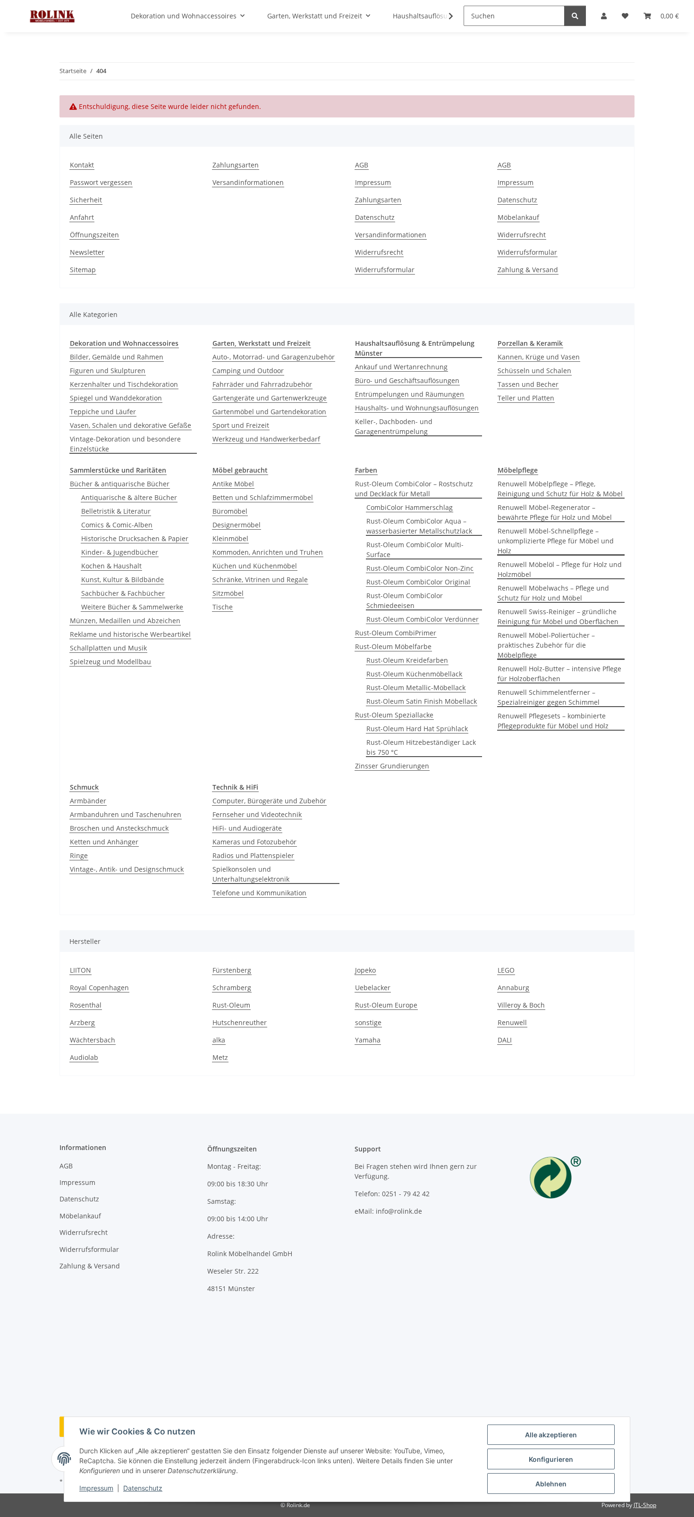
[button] (444, 16)
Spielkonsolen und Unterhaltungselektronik (250, 874)
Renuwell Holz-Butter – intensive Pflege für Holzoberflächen (559, 673)
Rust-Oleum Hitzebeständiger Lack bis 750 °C (421, 747)
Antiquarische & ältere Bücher (129, 497)
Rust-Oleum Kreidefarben (407, 660)
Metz (220, 1057)
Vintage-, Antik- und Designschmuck (127, 869)
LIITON (80, 970)
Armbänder (88, 800)
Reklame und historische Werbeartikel (130, 634)
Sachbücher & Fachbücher (123, 593)
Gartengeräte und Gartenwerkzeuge (269, 397)
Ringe (79, 855)
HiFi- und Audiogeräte (247, 828)
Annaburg (513, 987)
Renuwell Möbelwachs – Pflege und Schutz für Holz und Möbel (553, 592)
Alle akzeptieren (551, 1435)
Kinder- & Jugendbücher (119, 552)
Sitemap (83, 269)
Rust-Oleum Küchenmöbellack (414, 673)
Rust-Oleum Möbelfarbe (393, 646)
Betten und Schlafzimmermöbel (262, 497)
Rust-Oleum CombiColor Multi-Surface (415, 549)
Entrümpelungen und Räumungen (409, 394)
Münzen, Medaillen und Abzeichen (125, 620)
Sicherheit (86, 199)
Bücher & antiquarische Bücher (119, 483)
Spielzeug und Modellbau (110, 661)
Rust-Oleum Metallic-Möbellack (415, 687)
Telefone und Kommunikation (259, 892)
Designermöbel (236, 524)
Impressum (96, 1488)
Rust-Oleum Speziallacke (394, 714)
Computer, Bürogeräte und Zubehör (269, 800)
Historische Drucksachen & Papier (134, 538)
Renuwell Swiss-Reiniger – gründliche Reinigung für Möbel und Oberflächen (558, 616)
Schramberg (231, 987)
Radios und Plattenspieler (253, 855)
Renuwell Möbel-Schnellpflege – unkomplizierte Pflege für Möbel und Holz (556, 540)
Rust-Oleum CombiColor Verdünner (422, 619)
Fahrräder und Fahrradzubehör (262, 384)
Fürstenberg (231, 970)
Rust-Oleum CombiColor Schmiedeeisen (404, 600)
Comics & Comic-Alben (116, 524)
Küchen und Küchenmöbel (254, 565)
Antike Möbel (233, 483)
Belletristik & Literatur (116, 511)
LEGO (506, 970)
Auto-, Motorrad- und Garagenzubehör (273, 356)
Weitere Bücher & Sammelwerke (132, 606)
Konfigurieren (551, 1459)
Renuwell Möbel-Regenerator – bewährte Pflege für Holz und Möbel (555, 512)
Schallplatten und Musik (108, 647)
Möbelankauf (518, 217)
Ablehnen (551, 1484)
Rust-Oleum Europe (386, 1004)
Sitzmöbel (228, 593)
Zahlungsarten (235, 164)
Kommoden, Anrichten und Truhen (267, 552)
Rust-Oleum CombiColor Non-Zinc (420, 568)
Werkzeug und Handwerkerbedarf (266, 438)
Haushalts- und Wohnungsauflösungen (417, 407)
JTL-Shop (645, 1505)
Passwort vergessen (101, 182)
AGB (361, 164)
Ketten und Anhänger (104, 841)
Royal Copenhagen (99, 987)
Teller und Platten (526, 397)
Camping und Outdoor (248, 370)
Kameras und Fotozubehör (254, 841)
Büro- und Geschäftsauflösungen (407, 380)
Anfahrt (82, 217)
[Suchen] (575, 16)
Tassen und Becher (528, 384)
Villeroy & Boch (521, 1004)
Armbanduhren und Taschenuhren (125, 814)
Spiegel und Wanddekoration (116, 397)
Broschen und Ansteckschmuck (119, 828)
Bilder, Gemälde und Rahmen (116, 356)
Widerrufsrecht (379, 252)
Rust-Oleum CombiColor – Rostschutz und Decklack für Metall (414, 488)
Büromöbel (229, 511)
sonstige (368, 1022)
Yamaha (368, 1039)
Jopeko (365, 970)
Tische (222, 606)
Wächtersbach (92, 1039)
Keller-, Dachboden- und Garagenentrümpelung (393, 426)
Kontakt (82, 164)
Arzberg (82, 1022)
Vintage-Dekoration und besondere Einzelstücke (125, 443)
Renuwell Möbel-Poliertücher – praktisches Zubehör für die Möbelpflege (546, 645)
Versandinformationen (248, 182)
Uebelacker (372, 987)
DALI (505, 1039)
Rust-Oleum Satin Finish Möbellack (421, 701)
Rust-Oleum (231, 1004)
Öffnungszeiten (94, 234)
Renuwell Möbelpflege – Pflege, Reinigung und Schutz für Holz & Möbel (560, 488)
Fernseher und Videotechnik (257, 814)
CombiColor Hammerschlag (409, 507)
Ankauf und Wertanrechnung (401, 366)
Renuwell (512, 1022)
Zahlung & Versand (528, 269)
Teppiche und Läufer (103, 411)
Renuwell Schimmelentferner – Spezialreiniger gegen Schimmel (549, 697)
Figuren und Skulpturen (107, 370)
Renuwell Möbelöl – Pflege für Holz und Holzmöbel (560, 569)
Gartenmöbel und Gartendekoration (269, 411)
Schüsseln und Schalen (534, 370)
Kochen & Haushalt (111, 565)
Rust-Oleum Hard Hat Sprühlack (417, 728)
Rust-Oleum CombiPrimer (395, 632)
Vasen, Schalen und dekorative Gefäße (130, 425)
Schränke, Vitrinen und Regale (260, 579)
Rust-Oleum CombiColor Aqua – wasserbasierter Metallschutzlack (419, 526)
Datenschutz (142, 1488)
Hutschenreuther (239, 1022)
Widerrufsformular (385, 269)
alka (218, 1039)
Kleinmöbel (230, 538)
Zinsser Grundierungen (392, 765)
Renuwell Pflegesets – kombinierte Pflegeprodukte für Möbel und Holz (553, 720)
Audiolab (84, 1057)
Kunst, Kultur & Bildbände (122, 579)
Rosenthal (86, 1004)
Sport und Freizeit (240, 425)
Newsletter (87, 252)
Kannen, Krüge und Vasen (539, 356)
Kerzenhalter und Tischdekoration (124, 384)
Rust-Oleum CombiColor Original (418, 581)
